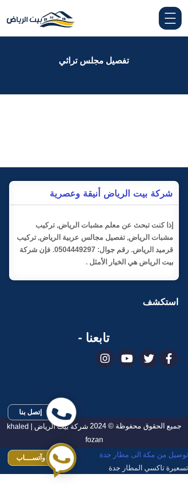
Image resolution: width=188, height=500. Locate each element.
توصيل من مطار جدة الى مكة (143, 493)
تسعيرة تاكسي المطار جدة (148, 468)
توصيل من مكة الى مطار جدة (143, 455)
